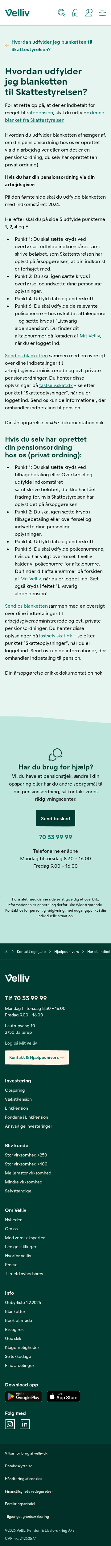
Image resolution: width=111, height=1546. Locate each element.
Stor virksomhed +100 (26, 1163)
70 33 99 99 (55, 837)
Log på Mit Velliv (21, 1043)
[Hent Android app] (23, 1396)
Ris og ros (14, 1329)
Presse (11, 1264)
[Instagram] (10, 1424)
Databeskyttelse (18, 1466)
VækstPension (18, 1099)
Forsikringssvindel (20, 1503)
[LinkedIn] (25, 1424)
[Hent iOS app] (63, 1396)
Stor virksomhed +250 (26, 1154)
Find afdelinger (19, 1365)
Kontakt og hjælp (31, 951)
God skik (13, 1338)
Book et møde (18, 1320)
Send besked (55, 818)
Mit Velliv (90, 335)
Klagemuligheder (22, 1347)
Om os (11, 1228)
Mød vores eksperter (25, 1237)
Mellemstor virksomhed (28, 1172)
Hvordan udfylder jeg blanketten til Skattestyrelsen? (51, 45)
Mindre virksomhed (23, 1181)
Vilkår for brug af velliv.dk (26, 1453)
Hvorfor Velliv (18, 1255)
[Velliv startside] (17, 12)
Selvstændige (18, 1190)
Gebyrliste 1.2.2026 (23, 1302)
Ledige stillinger (20, 1246)
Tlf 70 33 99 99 (26, 998)
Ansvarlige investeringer (28, 1126)
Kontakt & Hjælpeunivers (34, 1057)
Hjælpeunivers (66, 951)
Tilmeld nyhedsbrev (24, 1273)
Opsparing (15, 1090)
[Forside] (6, 951)
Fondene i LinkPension (26, 1117)
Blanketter (15, 1311)
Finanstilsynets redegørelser (29, 1491)
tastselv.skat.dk (56, 385)
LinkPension (16, 1108)
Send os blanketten (26, 355)
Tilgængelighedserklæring (27, 1516)
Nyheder (13, 1219)
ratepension (40, 112)
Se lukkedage (18, 1356)
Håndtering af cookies (23, 1478)
